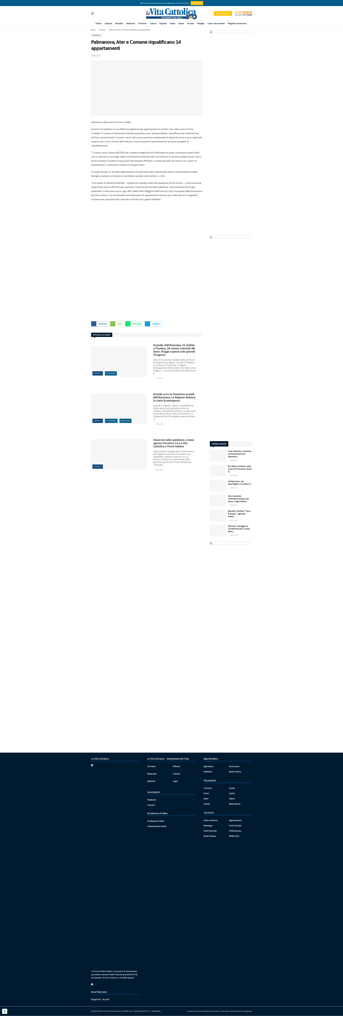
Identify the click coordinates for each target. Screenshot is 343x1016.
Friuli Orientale (210, 831)
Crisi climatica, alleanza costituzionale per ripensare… (239, 454)
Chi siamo (151, 766)
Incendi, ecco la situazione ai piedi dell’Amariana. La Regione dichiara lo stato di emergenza (174, 397)
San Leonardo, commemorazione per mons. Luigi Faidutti (238, 498)
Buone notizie (235, 772)
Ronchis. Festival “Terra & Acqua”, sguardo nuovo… (239, 514)
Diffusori (176, 766)
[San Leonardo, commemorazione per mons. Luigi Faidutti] (218, 500)
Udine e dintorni (210, 820)
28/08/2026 (234, 475)
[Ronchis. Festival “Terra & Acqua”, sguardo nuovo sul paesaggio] (218, 515)
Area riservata (223, 13)
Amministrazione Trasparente (241, 1011)
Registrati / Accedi (100, 999)
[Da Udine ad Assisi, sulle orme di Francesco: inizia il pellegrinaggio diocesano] (218, 470)
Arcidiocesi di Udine (155, 821)
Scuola (232, 788)
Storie (206, 793)
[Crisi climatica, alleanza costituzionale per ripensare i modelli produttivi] (218, 455)
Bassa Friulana (210, 836)
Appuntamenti (235, 820)
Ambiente (208, 772)
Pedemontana (235, 831)
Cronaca (96, 35)
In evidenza (111, 421)
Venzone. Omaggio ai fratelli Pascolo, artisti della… (239, 529)
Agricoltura (208, 766)
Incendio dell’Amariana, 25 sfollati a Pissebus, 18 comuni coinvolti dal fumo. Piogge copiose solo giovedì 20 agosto (174, 350)
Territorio (208, 788)
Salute (232, 799)
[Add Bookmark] (201, 55)
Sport (206, 799)
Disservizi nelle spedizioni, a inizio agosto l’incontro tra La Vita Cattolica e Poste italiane (173, 443)
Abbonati (197, 3)
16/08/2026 (159, 378)
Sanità (232, 793)
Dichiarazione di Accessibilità (197, 1011)
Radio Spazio (234, 804)
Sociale (207, 804)
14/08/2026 (159, 424)
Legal (175, 781)
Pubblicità (151, 800)
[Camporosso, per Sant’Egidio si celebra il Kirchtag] (218, 485)
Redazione (152, 774)
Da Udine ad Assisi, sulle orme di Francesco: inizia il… (240, 469)
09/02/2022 (95, 56)
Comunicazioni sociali (156, 826)
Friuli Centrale (235, 826)
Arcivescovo (234, 766)
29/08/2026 (234, 460)
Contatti (176, 774)
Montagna (111, 373)
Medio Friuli (234, 836)
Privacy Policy (214, 1011)
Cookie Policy (225, 1011)
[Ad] (146, 260)
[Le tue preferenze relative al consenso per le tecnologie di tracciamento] (4, 1011)
